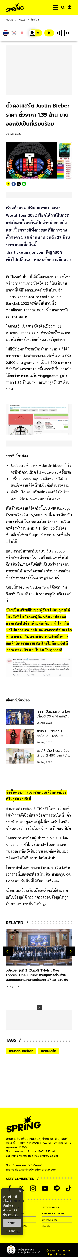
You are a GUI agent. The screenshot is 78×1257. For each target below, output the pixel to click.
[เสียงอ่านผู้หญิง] (35, 32)
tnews (46, 1226)
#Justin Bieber (21, 1051)
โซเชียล (35, 20)
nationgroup (50, 1207)
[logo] (15, 7)
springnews (49, 1220)
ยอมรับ (12, 1223)
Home (9, 20)
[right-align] (62, 7)
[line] (24, 184)
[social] (33, 1188)
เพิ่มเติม (13, 1215)
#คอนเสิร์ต (48, 1051)
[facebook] (13, 184)
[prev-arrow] (8, 951)
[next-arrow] (70, 951)
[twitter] (19, 184)
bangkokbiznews (53, 1213)
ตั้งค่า (12, 1230)
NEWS (22, 20)
